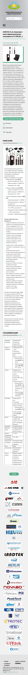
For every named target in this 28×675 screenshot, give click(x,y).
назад (14, 474)
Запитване (9, 128)
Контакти (18, 663)
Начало (6, 661)
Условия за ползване (7, 664)
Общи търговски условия (20, 662)
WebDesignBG (7, 673)
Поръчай (8, 132)
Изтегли (8, 123)
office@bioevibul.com (12, 672)
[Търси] (20, 18)
